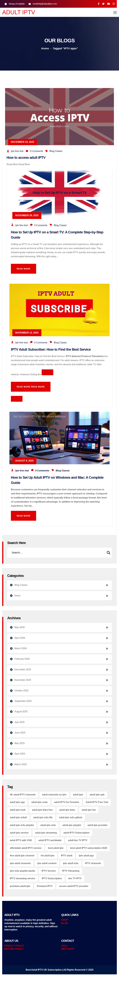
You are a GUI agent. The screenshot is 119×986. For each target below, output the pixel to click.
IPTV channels (93, 863)
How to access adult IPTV (26, 157)
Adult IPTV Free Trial (97, 802)
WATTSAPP (67, 949)
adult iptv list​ (89, 810)
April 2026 (20, 638)
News (17, 595)
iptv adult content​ (46, 863)
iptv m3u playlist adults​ (22, 871)
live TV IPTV (75, 878)
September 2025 (23, 701)
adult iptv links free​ (42, 810)
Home (45, 48)
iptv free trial (17, 151)
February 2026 (22, 659)
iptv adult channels (20, 863)
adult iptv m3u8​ (18, 817)
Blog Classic (56, 151)
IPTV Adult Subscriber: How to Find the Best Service (51, 349)
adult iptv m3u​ (48, 825)
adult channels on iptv (54, 794)
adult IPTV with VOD (21, 840)
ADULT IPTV (18, 12)
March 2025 (21, 764)
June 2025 (20, 732)
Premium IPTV (45, 886)
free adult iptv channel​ (22, 855)
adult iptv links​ (67, 810)
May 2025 (20, 743)
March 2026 (21, 648)
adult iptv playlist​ (71, 825)
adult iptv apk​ (97, 794)
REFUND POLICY (14, 949)
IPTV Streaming (70, 871)
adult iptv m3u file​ (43, 817)
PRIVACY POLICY (14, 946)
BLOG (64, 923)
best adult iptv (56, 848)
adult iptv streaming (46, 832)
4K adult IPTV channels (23, 794)
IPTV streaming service (22, 878)
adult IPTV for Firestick (66, 802)
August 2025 (21, 711)
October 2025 (21, 690)
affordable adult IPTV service (26, 848)
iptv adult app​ (86, 855)
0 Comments (36, 151)
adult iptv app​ (17, 802)
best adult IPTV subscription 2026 (88, 848)
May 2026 (20, 627)
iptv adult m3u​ (71, 863)
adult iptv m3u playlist (22, 825)
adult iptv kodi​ (17, 810)
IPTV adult (66, 855)
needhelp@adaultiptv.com (45, 3)
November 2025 (23, 680)
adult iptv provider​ (98, 825)
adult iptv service (19, 832)
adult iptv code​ (39, 802)
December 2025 (23, 669)
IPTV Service (49, 871)
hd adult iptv (47, 855)
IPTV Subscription (52, 878)
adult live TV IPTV (77, 840)
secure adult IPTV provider (73, 886)
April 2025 (20, 753)
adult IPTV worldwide (50, 840)
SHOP (64, 920)
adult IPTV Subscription (76, 832)
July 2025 (20, 722)
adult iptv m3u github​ (70, 817)
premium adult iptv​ (20, 886)
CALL (64, 946)
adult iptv (78, 794)
